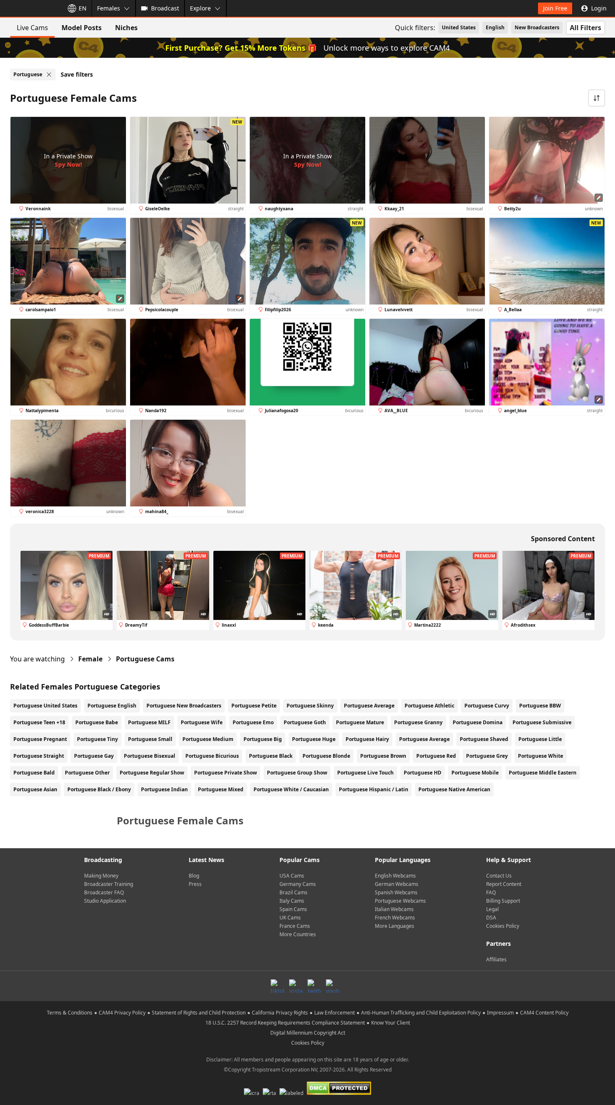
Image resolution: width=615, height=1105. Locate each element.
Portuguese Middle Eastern (543, 772)
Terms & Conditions (69, 1012)
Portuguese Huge (314, 739)
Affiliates (496, 959)
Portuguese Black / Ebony (99, 789)
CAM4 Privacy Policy (122, 1012)
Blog (194, 875)
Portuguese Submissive (541, 722)
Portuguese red (436, 755)
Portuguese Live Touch (365, 772)
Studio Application (105, 900)
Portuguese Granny (418, 722)
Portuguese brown (383, 755)
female (90, 659)
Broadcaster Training (108, 884)
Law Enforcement (334, 1012)
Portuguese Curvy (486, 705)
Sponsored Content (563, 538)
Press (195, 884)
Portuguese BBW (540, 705)
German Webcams (396, 884)
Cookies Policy (502, 925)
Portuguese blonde (326, 755)
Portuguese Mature (360, 722)
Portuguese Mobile (475, 772)
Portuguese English (111, 705)
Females (108, 8)
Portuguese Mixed (220, 789)
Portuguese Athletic (429, 705)
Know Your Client (390, 1022)
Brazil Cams (293, 892)
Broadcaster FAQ (104, 892)
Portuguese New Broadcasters (183, 705)
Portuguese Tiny (97, 739)
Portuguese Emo (253, 722)
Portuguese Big (262, 739)
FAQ (491, 892)
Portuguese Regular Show (152, 772)
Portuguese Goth (305, 722)
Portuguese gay (94, 755)
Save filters (77, 74)
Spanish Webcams (396, 892)
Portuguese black (270, 755)
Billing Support (503, 900)
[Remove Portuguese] (49, 75)
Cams (145, 659)
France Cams (294, 925)
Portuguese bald (34, 772)
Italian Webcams (394, 909)
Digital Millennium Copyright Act (307, 1032)
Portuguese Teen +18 (39, 722)
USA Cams (291, 875)
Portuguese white (540, 755)
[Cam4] (30, 8)
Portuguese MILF (149, 722)
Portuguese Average (369, 705)
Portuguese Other (87, 772)
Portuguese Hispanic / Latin (373, 789)
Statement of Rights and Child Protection (199, 1012)
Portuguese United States (45, 705)
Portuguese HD (422, 772)
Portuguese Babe (96, 722)
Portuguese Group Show (297, 772)
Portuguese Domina (477, 722)
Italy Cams (291, 900)
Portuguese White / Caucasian (291, 789)
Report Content (503, 884)
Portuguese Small (150, 739)
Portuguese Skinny (310, 705)
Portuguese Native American (454, 789)
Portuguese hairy (367, 739)
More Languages (394, 925)
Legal (492, 909)
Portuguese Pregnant (40, 739)
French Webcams (395, 917)
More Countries (297, 934)
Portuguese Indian (164, 789)
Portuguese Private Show (225, 772)
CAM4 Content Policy (544, 1012)
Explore (200, 8)
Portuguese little (540, 739)
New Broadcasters (537, 27)
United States (459, 27)
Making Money (101, 875)
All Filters (585, 27)
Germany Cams (297, 884)
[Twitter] (314, 986)
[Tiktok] (277, 986)
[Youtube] (332, 986)
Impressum (500, 1012)
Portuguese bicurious (212, 755)
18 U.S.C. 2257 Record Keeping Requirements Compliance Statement (285, 1022)
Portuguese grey (487, 755)
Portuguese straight (38, 755)
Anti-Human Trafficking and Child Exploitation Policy (421, 1012)
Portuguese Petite (254, 705)
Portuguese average (424, 739)
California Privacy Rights (280, 1012)
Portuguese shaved (484, 739)
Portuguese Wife (202, 722)
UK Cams (290, 917)
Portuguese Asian (35, 789)
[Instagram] (295, 986)
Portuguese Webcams (400, 900)
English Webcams (395, 875)
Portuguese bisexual (149, 755)
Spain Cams (293, 909)
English (495, 27)
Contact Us (499, 875)
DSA (491, 917)
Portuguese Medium (207, 739)
